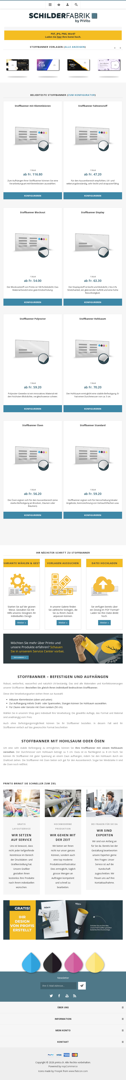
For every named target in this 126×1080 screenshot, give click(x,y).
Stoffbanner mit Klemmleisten (33, 105)
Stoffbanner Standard (92, 425)
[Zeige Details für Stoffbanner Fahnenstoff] (92, 137)
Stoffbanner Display (92, 212)
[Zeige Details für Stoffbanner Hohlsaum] (92, 350)
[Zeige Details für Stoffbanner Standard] (92, 456)
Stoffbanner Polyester (33, 318)
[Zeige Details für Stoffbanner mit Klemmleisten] (32, 137)
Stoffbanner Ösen (32, 425)
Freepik (58, 1071)
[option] (17, 66)
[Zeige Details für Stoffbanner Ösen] (32, 456)
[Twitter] (51, 995)
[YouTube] (67, 995)
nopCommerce (70, 1066)
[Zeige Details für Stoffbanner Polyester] (32, 350)
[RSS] (74, 995)
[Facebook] (59, 995)
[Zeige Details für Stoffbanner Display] (92, 243)
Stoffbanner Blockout (32, 212)
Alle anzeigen (75, 46)
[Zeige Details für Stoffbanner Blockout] (32, 243)
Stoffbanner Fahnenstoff (92, 105)
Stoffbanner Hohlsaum (92, 318)
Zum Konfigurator (81, 95)
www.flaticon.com (78, 1071)
